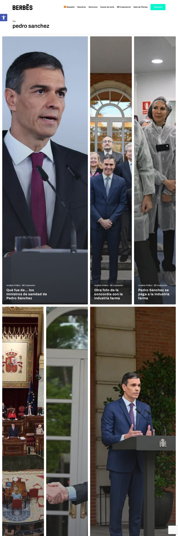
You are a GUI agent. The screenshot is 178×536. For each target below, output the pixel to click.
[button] (3, 17)
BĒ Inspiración (28, 285)
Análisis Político (13, 285)
